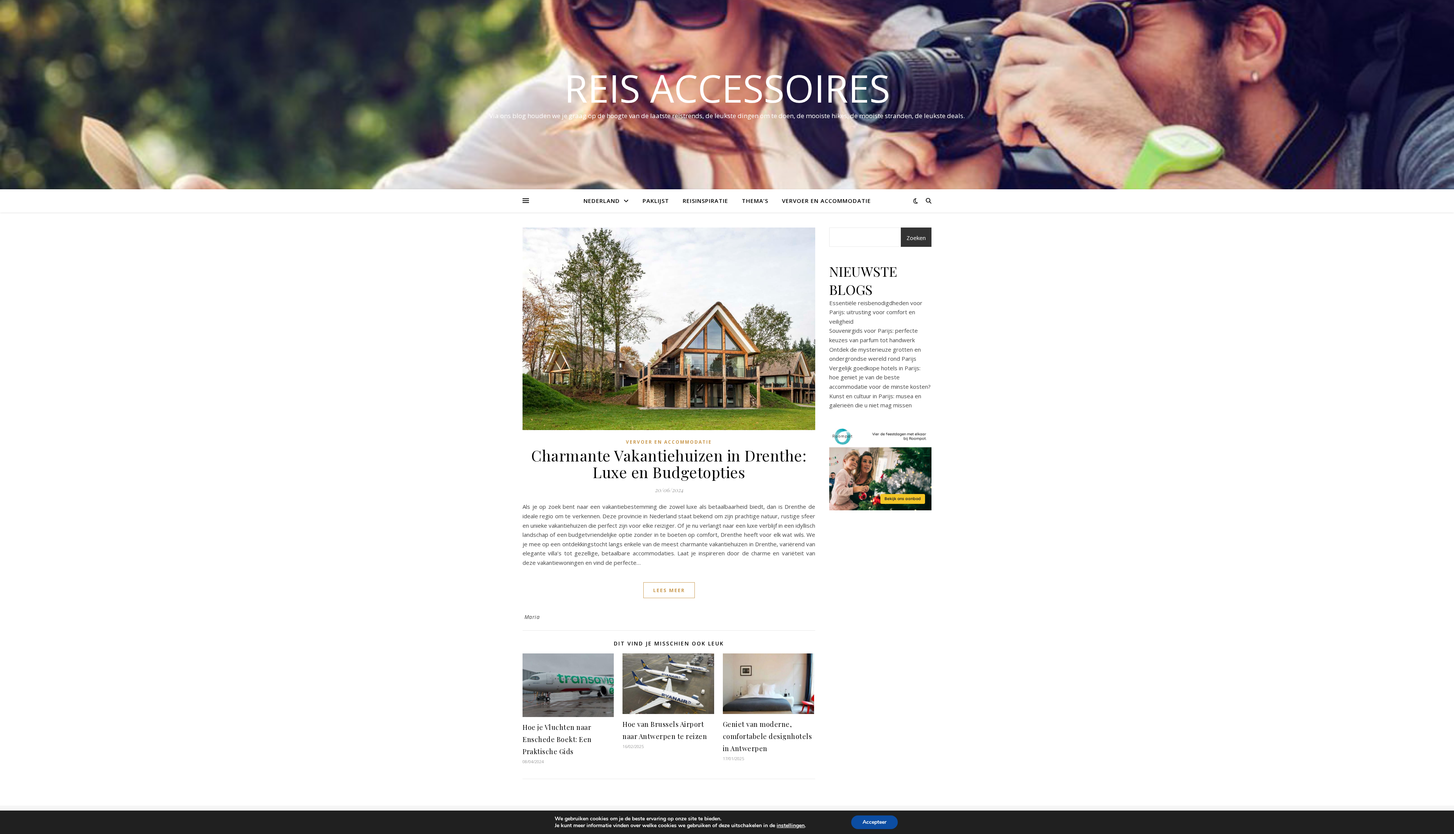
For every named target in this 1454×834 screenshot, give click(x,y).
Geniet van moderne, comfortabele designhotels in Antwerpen (767, 736)
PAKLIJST (656, 200)
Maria (532, 616)
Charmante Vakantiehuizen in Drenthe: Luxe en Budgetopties (669, 463)
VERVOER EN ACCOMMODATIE (826, 200)
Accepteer (874, 822)
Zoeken (916, 238)
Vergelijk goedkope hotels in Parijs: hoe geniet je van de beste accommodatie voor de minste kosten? (880, 377)
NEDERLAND (601, 200)
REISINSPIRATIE (705, 200)
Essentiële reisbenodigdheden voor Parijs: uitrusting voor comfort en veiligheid (875, 312)
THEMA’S (755, 200)
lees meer (669, 590)
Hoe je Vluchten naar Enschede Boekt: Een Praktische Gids (557, 739)
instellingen (791, 825)
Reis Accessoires (727, 88)
